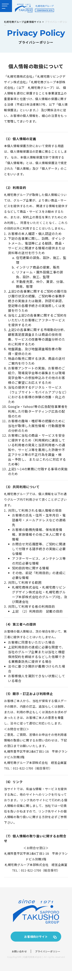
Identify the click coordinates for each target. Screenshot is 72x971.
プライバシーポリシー (47, 951)
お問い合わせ (19, 951)
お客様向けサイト (36, 937)
